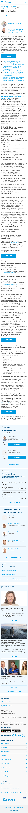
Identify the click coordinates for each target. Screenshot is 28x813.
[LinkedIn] (6, 15)
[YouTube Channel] (23, 735)
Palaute (3, 755)
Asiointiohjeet (5, 743)
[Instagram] (16, 735)
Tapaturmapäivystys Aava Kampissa (13, 64)
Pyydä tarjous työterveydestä (10, 788)
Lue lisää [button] (14, 620)
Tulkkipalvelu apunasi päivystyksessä (13, 77)
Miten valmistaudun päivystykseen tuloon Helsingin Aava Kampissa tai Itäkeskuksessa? (13, 74)
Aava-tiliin (15, 477)
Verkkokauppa (5, 776)
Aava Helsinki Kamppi (8, 574)
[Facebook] (3, 15)
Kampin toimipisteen (9, 273)
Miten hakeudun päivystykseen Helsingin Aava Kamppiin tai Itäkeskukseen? (12, 67)
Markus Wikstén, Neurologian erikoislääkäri (16, 22)
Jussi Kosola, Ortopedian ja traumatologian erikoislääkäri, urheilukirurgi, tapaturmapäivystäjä (15, 30)
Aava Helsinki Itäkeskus (9, 570)
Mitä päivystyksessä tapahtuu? (12, 71)
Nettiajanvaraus (6, 701)
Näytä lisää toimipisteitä (14, 579)
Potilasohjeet (5, 764)
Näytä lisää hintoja (14, 502)
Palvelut (8, 6)
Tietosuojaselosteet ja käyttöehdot (14, 807)
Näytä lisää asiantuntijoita (14, 557)
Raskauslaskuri (5, 768)
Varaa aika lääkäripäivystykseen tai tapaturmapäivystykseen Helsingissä (13, 79)
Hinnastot (4, 747)
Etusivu (3, 6)
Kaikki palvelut (5, 751)
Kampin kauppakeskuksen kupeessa (11, 96)
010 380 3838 (14, 243)
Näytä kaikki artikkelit (13, 691)
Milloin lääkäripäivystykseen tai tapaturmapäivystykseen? (12, 62)
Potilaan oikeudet (6, 759)
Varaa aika (9, 56)
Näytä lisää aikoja (14, 464)
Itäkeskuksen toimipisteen (10, 284)
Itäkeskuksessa (5, 98)
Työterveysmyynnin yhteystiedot (11, 792)
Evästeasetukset (14, 810)
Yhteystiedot (5, 772)
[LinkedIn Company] (20, 735)
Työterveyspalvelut (7, 784)
